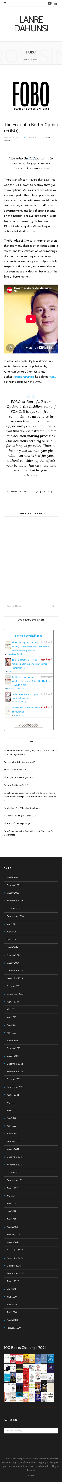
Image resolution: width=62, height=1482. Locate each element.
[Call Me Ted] (13, 1381)
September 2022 (15, 1087)
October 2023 (14, 986)
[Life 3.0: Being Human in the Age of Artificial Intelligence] (19, 1388)
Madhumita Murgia (20, 702)
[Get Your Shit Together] (7, 1391)
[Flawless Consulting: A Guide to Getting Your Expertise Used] (44, 1379)
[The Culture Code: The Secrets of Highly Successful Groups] (44, 1391)
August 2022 (13, 1094)
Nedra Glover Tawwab (14, 654)
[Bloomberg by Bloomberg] (38, 1391)
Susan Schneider (20, 715)
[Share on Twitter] (44, 492)
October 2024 (14, 908)
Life (25, 138)
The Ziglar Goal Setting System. (19, 777)
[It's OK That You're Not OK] (50, 1381)
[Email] (52, 492)
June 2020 (12, 1296)
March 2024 (12, 947)
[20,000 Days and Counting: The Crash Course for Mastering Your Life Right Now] (13, 1401)
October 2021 (13, 1172)
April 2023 (11, 1032)
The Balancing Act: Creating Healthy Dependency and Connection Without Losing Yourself (30, 646)
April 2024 (12, 939)
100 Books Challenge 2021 (25, 1347)
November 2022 (15, 1071)
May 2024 (11, 931)
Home (26, 59)
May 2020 (12, 1304)
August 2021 (12, 1188)
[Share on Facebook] (40, 492)
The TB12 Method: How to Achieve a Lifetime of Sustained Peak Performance (30, 663)
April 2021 (11, 1219)
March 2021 (12, 1226)
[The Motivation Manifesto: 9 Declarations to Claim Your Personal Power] (19, 1369)
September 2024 (15, 916)
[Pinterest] (48, 492)
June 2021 (11, 1203)
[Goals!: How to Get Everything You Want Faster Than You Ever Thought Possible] (13, 1362)
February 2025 (14, 885)
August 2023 (13, 1001)
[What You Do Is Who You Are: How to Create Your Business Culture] (26, 1391)
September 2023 (15, 993)
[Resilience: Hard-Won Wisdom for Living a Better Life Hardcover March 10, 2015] (8, 683)
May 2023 (11, 1024)
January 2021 (13, 1242)
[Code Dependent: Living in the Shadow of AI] (8, 701)
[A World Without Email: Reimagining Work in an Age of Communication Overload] (50, 1400)
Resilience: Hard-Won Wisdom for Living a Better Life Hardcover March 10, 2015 (32, 681)
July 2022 (11, 1102)
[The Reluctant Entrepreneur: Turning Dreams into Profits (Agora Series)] (13, 1372)
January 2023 (13, 1056)
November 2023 (15, 978)
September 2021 (15, 1180)
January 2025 (13, 892)
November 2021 (14, 1164)
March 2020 (13, 1320)
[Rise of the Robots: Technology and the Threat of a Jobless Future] (44, 1401)
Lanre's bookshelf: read (28, 635)
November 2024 (15, 900)
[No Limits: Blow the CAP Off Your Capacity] (50, 1362)
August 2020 (13, 1281)
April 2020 (12, 1312)
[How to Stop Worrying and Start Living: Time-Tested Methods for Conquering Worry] (26, 1401)
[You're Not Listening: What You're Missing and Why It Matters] (19, 1382)
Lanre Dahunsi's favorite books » (44, 1407)
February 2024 (14, 955)
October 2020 (14, 1265)
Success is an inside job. (15, 769)
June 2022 (11, 1110)
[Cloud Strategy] (19, 1400)
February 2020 (14, 1327)
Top (32, 1475)
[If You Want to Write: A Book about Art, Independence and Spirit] (38, 1363)
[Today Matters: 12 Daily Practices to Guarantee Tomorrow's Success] (26, 1372)
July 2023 (11, 1009)
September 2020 (15, 1273)
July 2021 (11, 1195)
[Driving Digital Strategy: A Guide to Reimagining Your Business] (32, 1400)
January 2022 (13, 1149)
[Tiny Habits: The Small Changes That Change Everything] (32, 1391)
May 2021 (11, 1211)
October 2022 (14, 1079)
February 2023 (13, 1048)
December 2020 (15, 1250)
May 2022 (11, 1118)
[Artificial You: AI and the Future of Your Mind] (8, 714)
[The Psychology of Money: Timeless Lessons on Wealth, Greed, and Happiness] (13, 1391)
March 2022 (12, 1133)
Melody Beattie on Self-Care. (17, 785)
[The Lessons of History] (38, 1400)
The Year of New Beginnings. (17, 823)
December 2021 (14, 1156)
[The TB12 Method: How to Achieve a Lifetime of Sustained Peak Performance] (8, 665)
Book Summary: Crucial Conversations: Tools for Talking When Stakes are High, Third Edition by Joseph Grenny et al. (30, 797)
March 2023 (12, 1040)
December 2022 (15, 1063)
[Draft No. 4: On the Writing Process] (50, 1391)
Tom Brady (10, 671)
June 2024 (12, 924)
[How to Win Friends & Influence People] (19, 1363)
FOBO (52, 376)
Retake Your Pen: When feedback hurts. (22, 808)
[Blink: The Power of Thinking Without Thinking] (7, 1362)
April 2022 (11, 1125)
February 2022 (13, 1141)
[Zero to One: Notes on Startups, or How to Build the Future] (44, 1362)
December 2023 (15, 970)
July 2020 (11, 1289)
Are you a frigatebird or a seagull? (19, 762)
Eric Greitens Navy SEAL (15, 689)
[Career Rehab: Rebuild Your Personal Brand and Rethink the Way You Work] (32, 1372)
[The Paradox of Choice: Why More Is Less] (32, 1362)
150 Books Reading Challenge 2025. (20, 815)
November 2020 (15, 1257)
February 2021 (13, 1234)
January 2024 (13, 962)
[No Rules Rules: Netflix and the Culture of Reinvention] (26, 1381)
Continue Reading (17, 491)
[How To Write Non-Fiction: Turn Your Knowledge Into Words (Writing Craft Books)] (38, 1381)
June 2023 (11, 1017)
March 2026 (12, 877)
